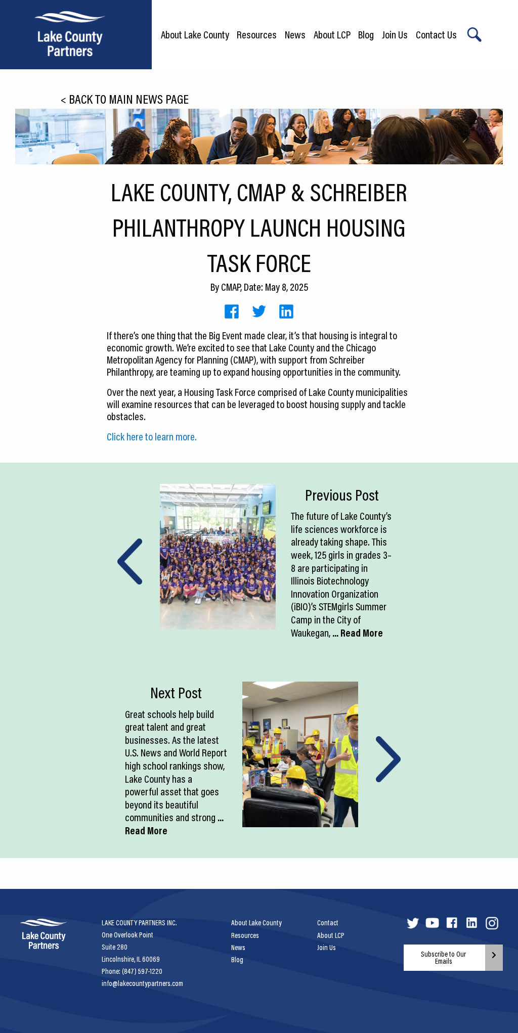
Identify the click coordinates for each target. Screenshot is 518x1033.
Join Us (395, 34)
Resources (257, 34)
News (295, 34)
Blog (366, 34)
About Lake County (195, 34)
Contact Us (436, 34)
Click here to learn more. (152, 436)
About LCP (332, 34)
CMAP (230, 286)
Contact (327, 922)
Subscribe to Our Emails (443, 958)
